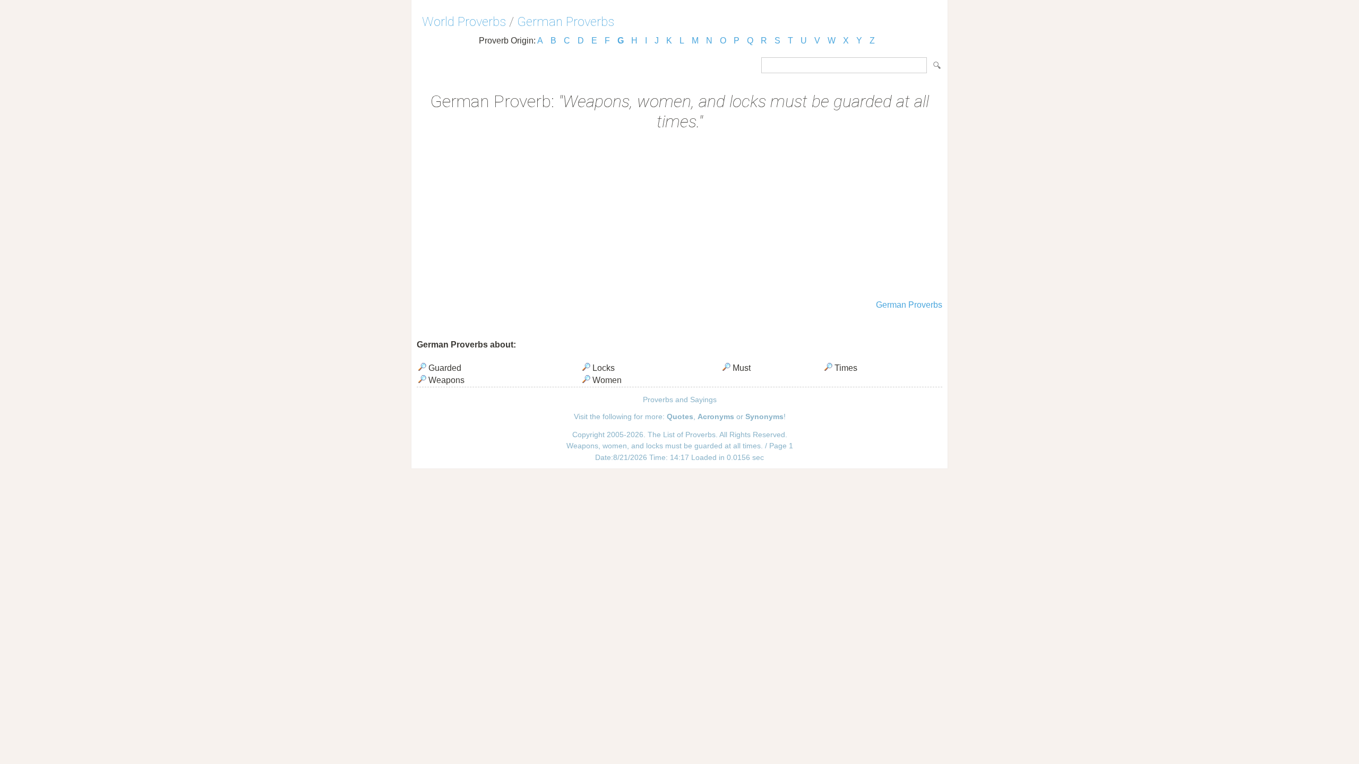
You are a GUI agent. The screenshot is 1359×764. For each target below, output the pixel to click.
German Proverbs (565, 21)
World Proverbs (464, 21)
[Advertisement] (679, 216)
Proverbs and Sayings (680, 399)
